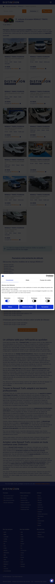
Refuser (10, 306)
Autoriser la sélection (27, 306)
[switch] (21, 301)
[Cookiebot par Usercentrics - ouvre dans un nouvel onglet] (47, 276)
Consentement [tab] (9, 280)
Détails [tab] (27, 280)
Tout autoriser (44, 306)
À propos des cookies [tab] (45, 280)
